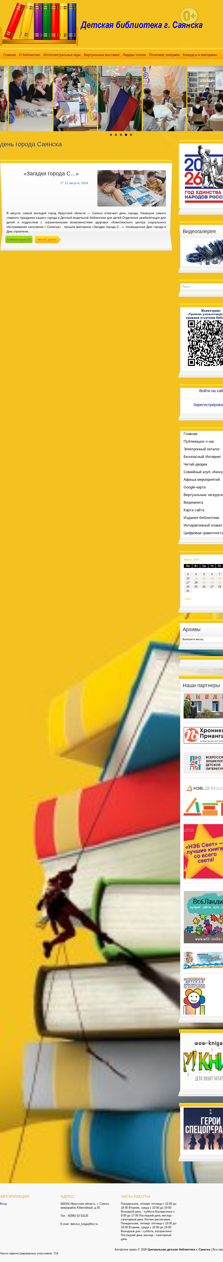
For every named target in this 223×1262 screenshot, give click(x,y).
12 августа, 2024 (76, 183)
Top (212, 1251)
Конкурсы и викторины (200, 55)
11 (196, 578)
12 (204, 578)
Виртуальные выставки (101, 55)
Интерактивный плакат (203, 525)
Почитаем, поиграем (164, 55)
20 (212, 582)
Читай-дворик (195, 464)
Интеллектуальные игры (62, 55)
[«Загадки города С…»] (131, 188)
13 (212, 578)
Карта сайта (194, 510)
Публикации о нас (199, 441)
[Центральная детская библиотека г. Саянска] (104, 23)
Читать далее (46, 239)
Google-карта (195, 487)
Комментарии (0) (19, 239)
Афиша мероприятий (202, 480)
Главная (9, 55)
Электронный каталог (202, 449)
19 (204, 582)
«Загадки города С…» (51, 173)
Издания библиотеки (201, 518)
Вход (3, 1203)
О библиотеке (29, 55)
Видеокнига (193, 502)
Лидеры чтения (134, 55)
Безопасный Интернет (202, 457)
